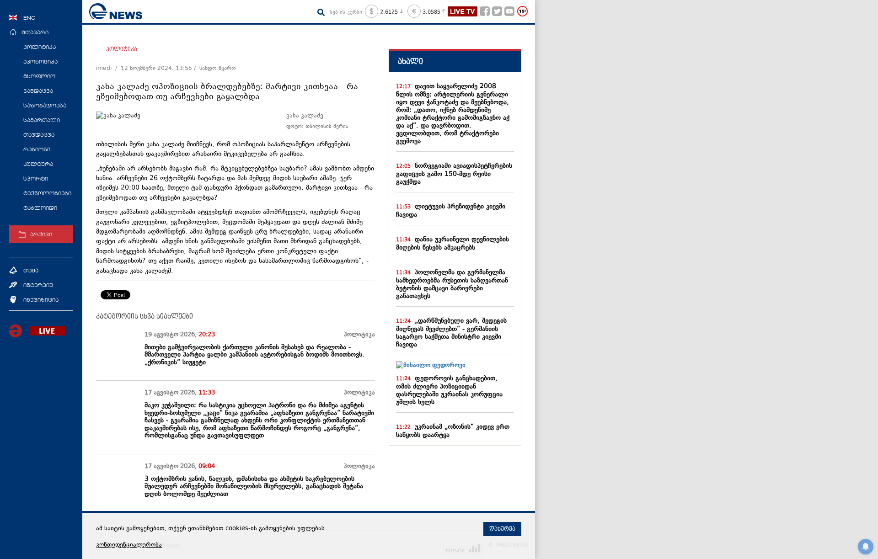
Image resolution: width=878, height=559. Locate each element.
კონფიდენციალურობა (129, 545)
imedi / (108, 68)
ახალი (410, 61)
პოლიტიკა (121, 49)
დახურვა (502, 529)
